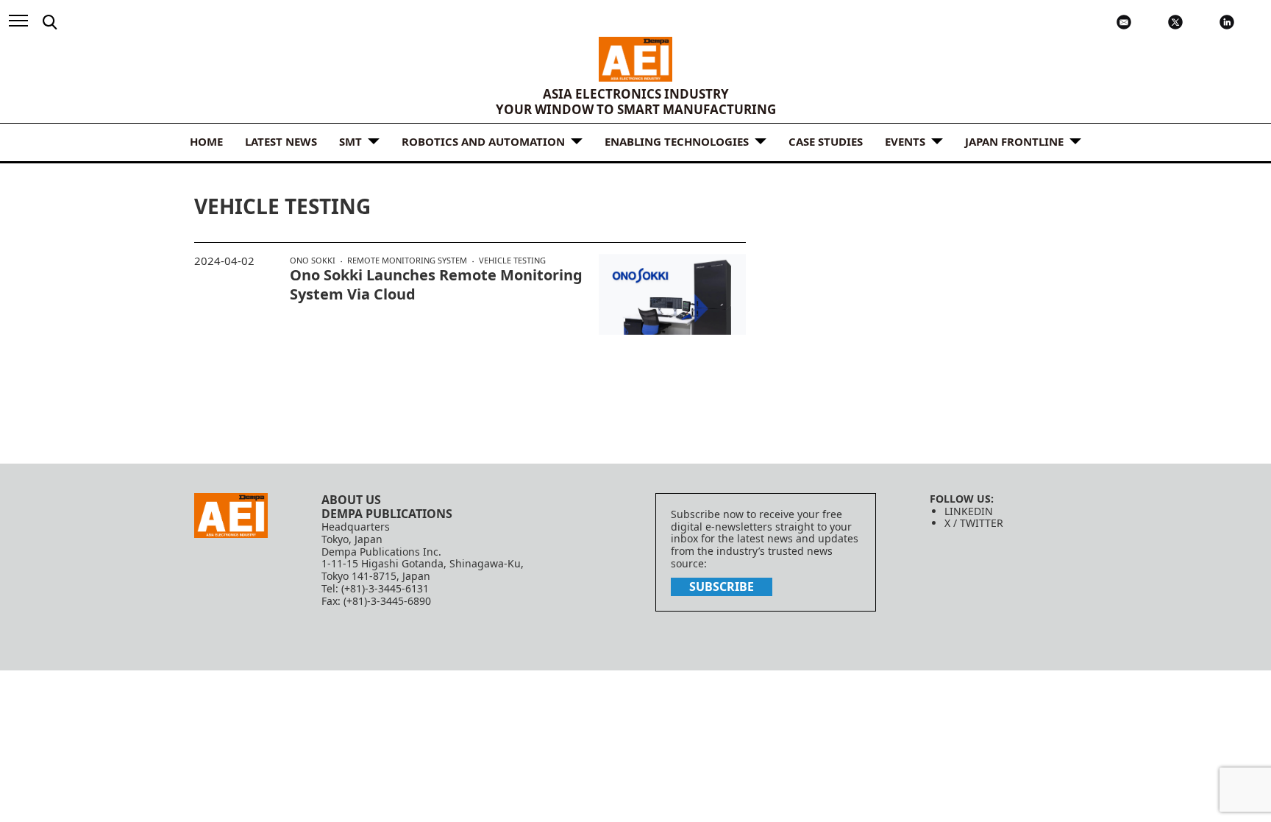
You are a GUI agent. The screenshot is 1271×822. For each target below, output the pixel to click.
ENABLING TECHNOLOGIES (677, 141)
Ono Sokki (312, 260)
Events (905, 141)
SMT (350, 141)
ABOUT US (351, 500)
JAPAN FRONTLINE (1014, 141)
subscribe (721, 586)
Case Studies (825, 141)
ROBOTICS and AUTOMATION (483, 141)
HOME (206, 141)
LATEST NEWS (281, 141)
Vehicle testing (512, 260)
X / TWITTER (973, 523)
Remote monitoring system (407, 260)
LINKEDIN (968, 511)
